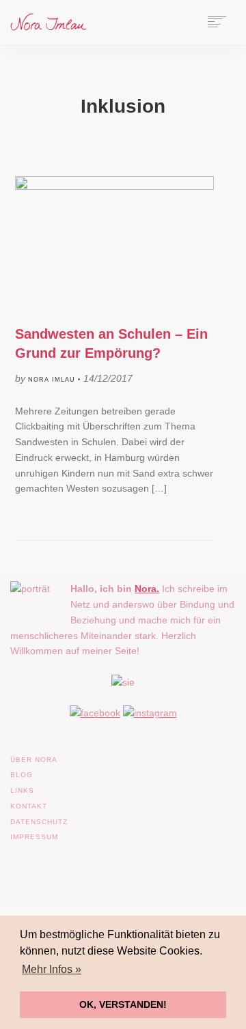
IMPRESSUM (34, 837)
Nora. (147, 588)
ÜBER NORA (33, 759)
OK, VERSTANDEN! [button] (123, 1004)
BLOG (21, 774)
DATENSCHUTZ (39, 822)
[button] (24, 1004)
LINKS (22, 790)
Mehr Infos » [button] (51, 969)
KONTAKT (28, 806)
